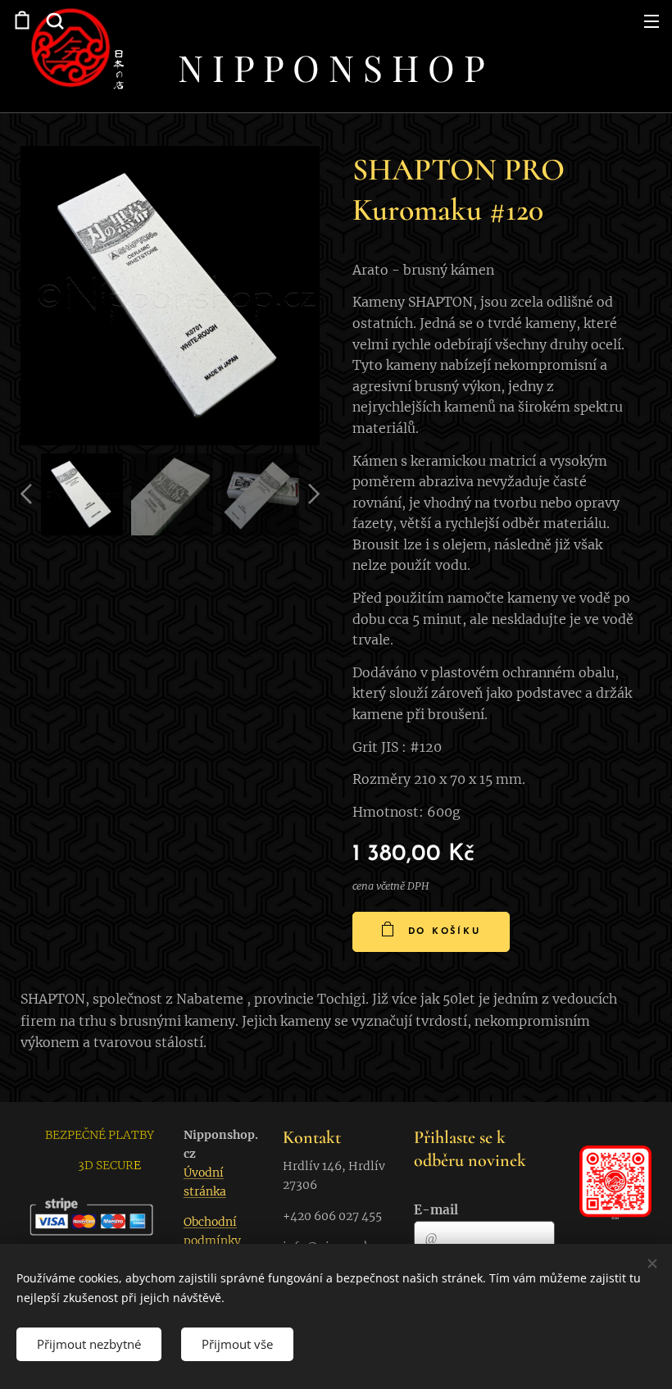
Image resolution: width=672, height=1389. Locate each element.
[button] (53, 20)
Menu (651, 20)
